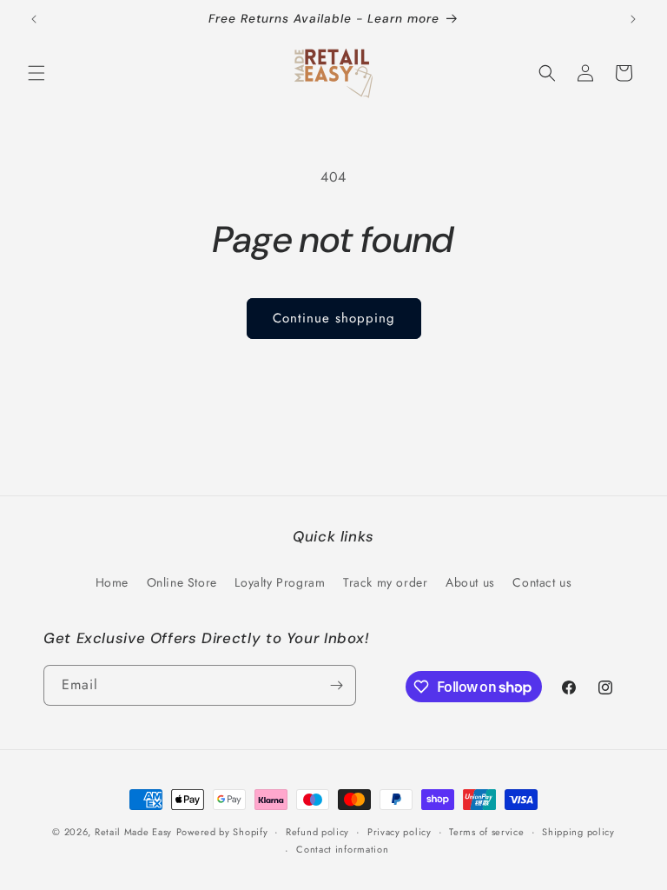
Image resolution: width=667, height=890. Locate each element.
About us (470, 582)
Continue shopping (334, 318)
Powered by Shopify (222, 832)
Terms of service (486, 832)
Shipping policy (578, 832)
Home (112, 582)
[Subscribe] (336, 685)
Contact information (342, 849)
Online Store (182, 582)
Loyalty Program (279, 582)
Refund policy (317, 832)
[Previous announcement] (34, 19)
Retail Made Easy (133, 832)
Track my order (385, 582)
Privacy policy (399, 832)
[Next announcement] (633, 19)
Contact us (541, 582)
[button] (36, 73)
